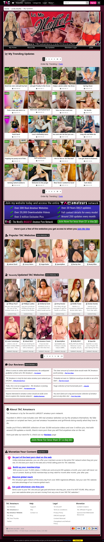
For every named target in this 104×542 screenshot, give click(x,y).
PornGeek (37, 373)
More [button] (51, 3)
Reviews (47, 434)
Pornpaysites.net (29, 388)
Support (33, 507)
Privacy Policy (67, 540)
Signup (93, 3)
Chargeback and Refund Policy (62, 522)
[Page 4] (57, 59)
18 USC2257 (58, 507)
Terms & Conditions (60, 510)
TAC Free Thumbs (13, 518)
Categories (37, 3)
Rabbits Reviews (39, 396)
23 (62, 356)
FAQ (31, 510)
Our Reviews (11, 507)
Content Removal (59, 518)
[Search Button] (87, 2)
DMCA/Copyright (59, 515)
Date (61, 64)
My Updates (50, 47)
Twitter (9, 521)
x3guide (86, 386)
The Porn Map (69, 373)
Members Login (71, 47)
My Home (12, 47)
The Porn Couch (64, 381)
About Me (31, 47)
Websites (19, 3)
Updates (28, 3)
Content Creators (83, 507)
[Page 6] (58, 356)
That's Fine (78, 540)
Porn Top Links (76, 396)
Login (45, 3)
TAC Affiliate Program (84, 510)
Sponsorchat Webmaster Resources (85, 514)
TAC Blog (10, 515)
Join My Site (84, 228)
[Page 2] (54, 59)
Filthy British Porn (19, 381)
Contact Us (34, 513)
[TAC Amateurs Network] (6, 2)
